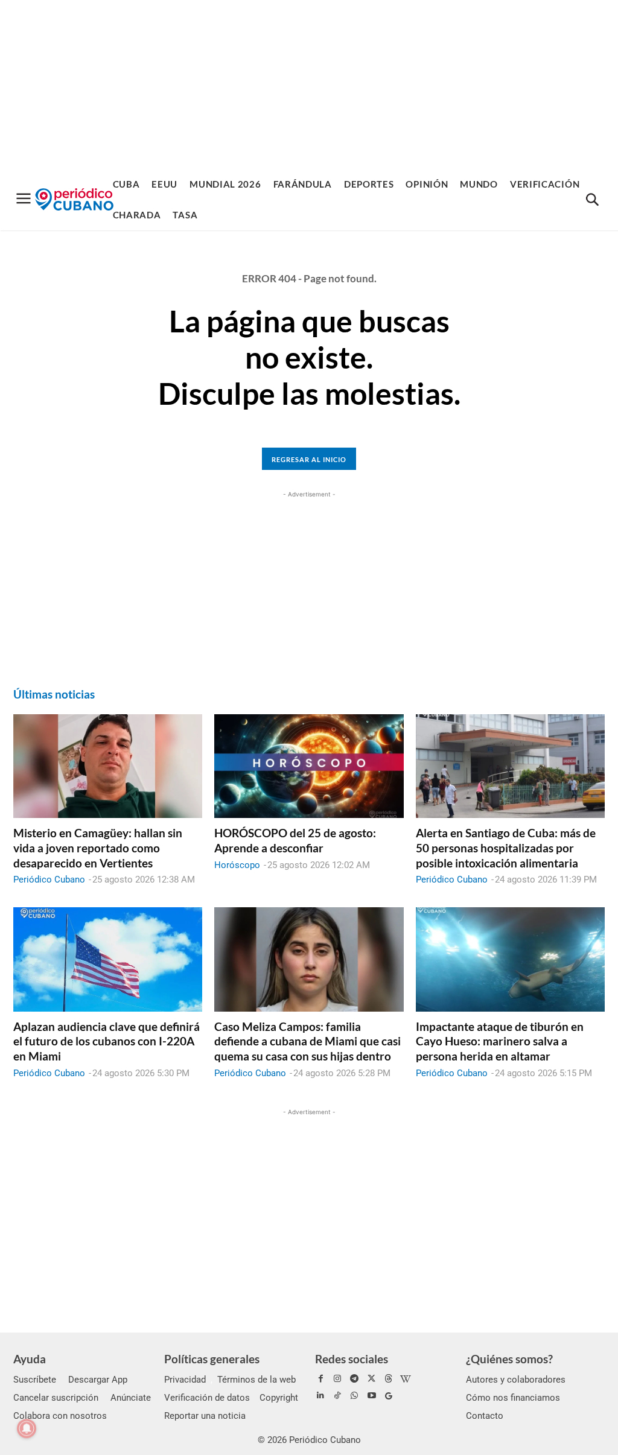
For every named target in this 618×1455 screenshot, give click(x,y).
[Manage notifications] (26, 1428)
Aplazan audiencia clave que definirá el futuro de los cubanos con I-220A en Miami (106, 1041)
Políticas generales (212, 1359)
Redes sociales (351, 1359)
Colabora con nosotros (60, 1415)
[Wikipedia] (405, 1379)
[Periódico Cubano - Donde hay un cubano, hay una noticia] (74, 199)
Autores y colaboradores (515, 1379)
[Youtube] (371, 1395)
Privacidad (185, 1379)
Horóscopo (237, 865)
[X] (371, 1379)
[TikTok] (337, 1395)
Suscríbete (34, 1379)
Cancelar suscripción (55, 1397)
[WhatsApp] (354, 1395)
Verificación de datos (207, 1397)
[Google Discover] (388, 1395)
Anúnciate (130, 1397)
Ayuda (29, 1359)
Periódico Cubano (49, 879)
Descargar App (97, 1379)
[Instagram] (337, 1379)
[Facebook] (320, 1379)
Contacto (484, 1415)
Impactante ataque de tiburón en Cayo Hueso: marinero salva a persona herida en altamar (500, 1041)
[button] (592, 200)
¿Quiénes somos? (509, 1359)
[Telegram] (354, 1379)
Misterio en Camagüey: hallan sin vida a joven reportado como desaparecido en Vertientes (97, 847)
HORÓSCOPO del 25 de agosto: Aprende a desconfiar (295, 840)
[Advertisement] (309, 84)
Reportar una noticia (205, 1415)
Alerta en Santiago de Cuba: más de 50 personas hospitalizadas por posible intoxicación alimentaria (506, 847)
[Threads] (388, 1379)
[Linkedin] (320, 1395)
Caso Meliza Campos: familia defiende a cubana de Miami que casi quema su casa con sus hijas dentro (307, 1041)
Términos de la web (256, 1379)
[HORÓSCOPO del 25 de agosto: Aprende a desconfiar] (308, 766)
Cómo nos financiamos (513, 1397)
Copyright (279, 1397)
